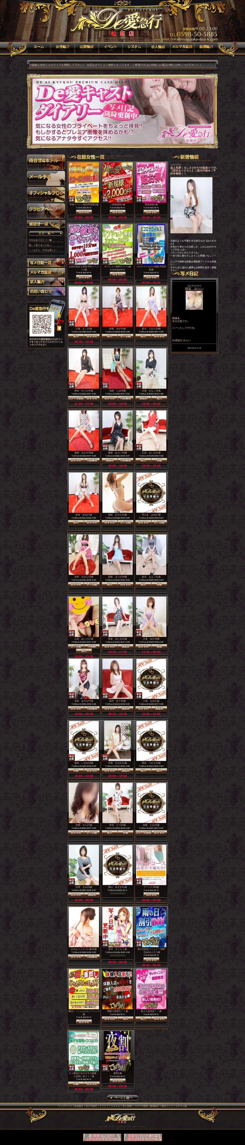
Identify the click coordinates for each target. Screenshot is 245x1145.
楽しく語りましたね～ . (40, 245)
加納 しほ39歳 (117, 390)
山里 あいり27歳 (83, 639)
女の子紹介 (87, 48)
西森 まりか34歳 (117, 576)
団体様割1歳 (151, 204)
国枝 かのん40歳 (117, 514)
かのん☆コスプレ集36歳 (84, 949)
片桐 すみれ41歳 (117, 763)
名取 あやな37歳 (83, 701)
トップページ (39, 48)
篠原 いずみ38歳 (83, 763)
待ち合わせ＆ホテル (46, 162)
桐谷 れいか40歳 (83, 390)
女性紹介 (63, 48)
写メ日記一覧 (46, 263)
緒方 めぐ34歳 (117, 701)
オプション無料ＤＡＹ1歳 (117, 266)
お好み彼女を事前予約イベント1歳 (84, 268)
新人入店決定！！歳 (151, 1011)
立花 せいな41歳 (151, 452)
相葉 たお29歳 (151, 825)
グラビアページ (46, 210)
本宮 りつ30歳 (117, 825)
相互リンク (167, 1106)
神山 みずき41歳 (117, 887)
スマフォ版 (181, 1106)
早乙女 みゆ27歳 (151, 514)
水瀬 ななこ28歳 (151, 390)
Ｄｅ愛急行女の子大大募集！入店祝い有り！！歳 (84, 1075)
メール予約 (46, 178)
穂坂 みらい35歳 (117, 452)
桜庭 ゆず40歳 (117, 328)
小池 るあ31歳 (151, 701)
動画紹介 (206, 48)
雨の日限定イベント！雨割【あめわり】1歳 (151, 950)
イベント (110, 48)
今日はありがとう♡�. (40, 240)
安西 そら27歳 (84, 825)
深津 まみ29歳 (84, 887)
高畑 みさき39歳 (83, 452)
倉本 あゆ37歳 (84, 514)
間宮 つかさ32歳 (151, 763)
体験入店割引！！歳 (117, 1011)
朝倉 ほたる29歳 (117, 639)
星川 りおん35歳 (151, 328)
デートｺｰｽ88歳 (151, 887)
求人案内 (46, 282)
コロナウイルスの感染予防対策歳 (151, 268)
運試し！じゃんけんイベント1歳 (84, 1013)
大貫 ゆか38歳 (151, 639)
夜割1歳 (118, 1073)
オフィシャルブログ (46, 194)
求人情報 (158, 48)
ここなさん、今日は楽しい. (43, 250)
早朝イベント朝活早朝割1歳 (83, 204)
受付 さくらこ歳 (117, 949)
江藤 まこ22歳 (84, 328)
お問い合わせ (46, 292)
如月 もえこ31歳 (151, 576)
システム (134, 48)
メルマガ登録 (182, 48)
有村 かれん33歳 (83, 576)
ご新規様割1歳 (117, 204)
